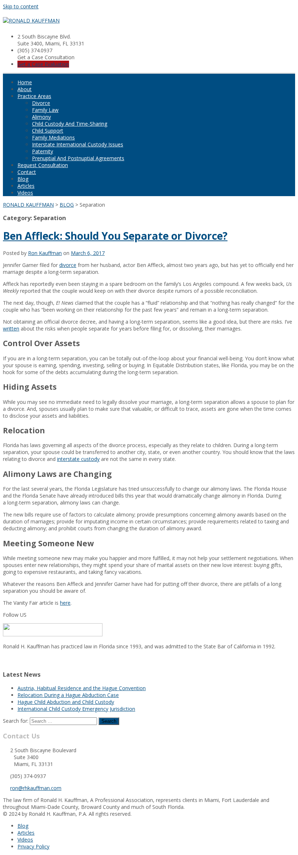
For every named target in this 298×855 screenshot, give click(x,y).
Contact (26, 172)
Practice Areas (34, 96)
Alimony (41, 116)
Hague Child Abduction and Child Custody (65, 701)
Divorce (41, 103)
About (24, 89)
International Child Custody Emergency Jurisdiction (76, 708)
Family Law (45, 109)
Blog (22, 178)
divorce (67, 265)
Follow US (15, 614)
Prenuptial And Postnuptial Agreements (78, 158)
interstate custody (78, 458)
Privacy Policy (33, 846)
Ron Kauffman (45, 253)
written (11, 328)
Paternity (42, 151)
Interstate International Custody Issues (77, 144)
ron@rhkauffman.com (35, 788)
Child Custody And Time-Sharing (69, 123)
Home (24, 82)
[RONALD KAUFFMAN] (31, 20)
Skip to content (21, 6)
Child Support (47, 130)
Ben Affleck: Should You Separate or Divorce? (115, 236)
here (65, 602)
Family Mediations (53, 137)
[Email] (5, 660)
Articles (26, 185)
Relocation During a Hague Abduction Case (68, 695)
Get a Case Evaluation (43, 64)
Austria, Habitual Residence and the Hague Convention (81, 688)
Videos (25, 192)
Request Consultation (42, 165)
